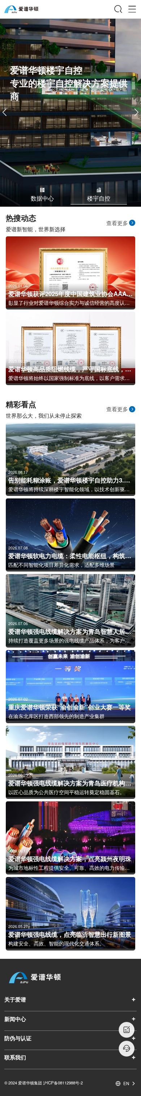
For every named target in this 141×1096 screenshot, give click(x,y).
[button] (136, 112)
